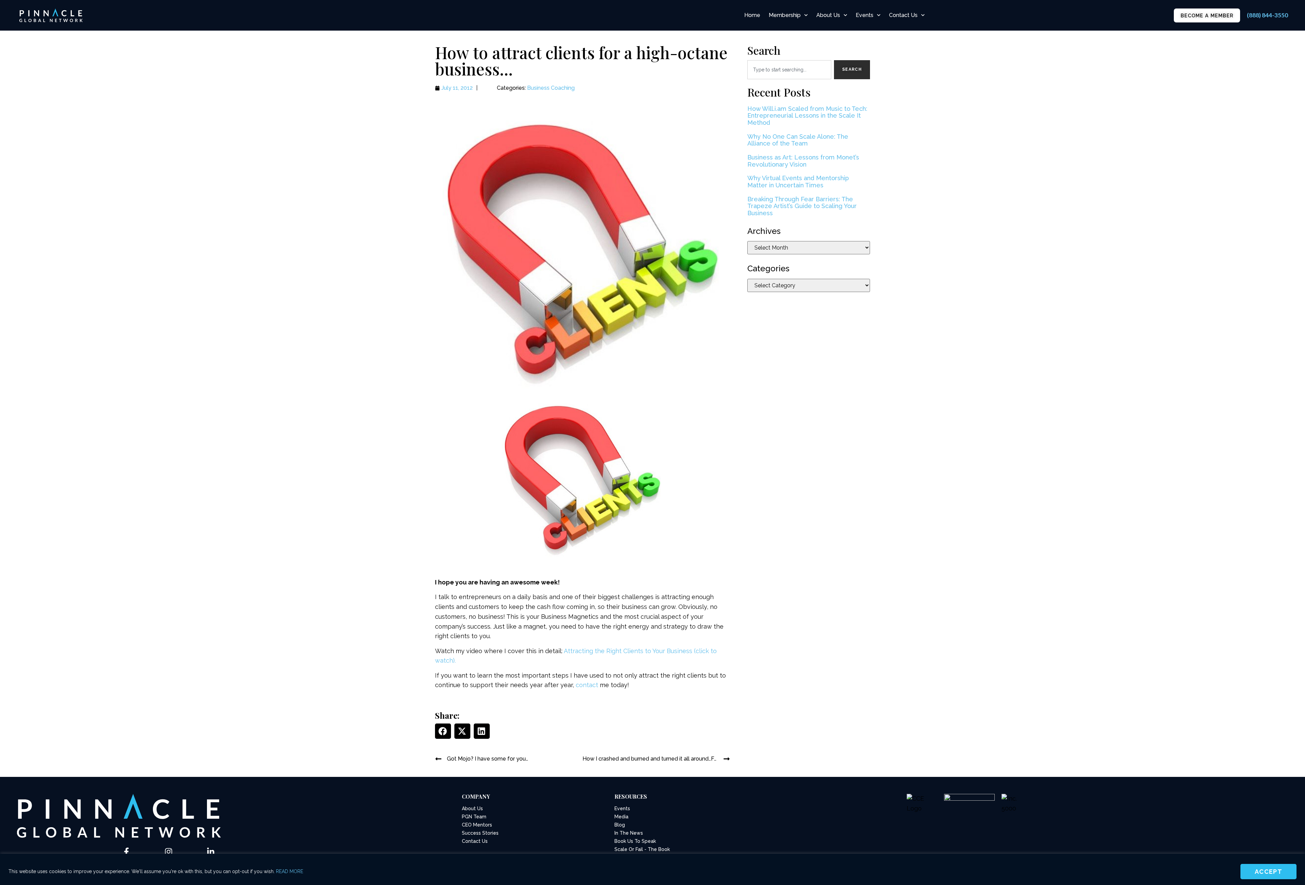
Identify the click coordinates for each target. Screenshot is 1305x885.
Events (864, 15)
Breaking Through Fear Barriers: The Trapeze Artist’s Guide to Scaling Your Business (802, 206)
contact (587, 684)
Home (752, 15)
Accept (1268, 871)
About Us (828, 15)
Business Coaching (551, 88)
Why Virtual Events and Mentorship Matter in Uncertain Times (798, 181)
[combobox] (789, 69)
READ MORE (289, 871)
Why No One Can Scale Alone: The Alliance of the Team (797, 140)
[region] (652, 869)
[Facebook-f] (126, 852)
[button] (443, 731)
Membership (785, 15)
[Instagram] (168, 852)
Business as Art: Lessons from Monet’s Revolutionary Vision (803, 161)
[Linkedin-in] (211, 852)
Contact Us (903, 15)
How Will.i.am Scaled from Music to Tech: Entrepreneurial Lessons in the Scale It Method (807, 115)
